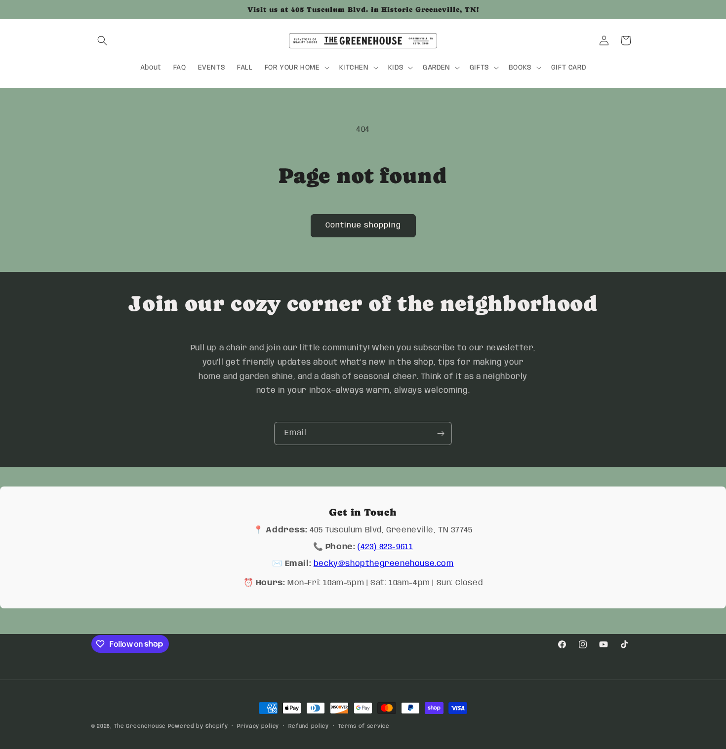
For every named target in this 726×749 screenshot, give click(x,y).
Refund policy (308, 726)
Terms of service (363, 726)
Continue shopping (363, 225)
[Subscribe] (440, 433)
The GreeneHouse (140, 726)
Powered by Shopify (198, 726)
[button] (102, 40)
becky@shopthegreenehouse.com (384, 564)
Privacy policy (258, 726)
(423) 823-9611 (385, 547)
